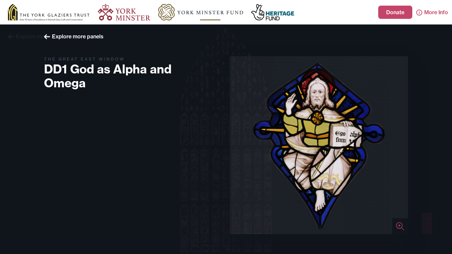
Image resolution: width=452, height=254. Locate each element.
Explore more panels (78, 36)
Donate (395, 12)
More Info (436, 12)
